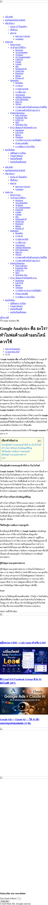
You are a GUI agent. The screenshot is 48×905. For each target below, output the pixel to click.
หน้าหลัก (9, 17)
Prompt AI (19, 78)
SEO (17, 122)
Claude (18, 62)
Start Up (18, 102)
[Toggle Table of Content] (38, 441)
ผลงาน (13, 33)
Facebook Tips (21, 118)
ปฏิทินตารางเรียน (18, 153)
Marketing (14, 80)
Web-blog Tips (21, 125)
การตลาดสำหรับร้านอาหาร (27, 110)
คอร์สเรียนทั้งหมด (18, 162)
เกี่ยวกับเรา (10, 23)
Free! (3, 458)
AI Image (19, 55)
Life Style (19, 132)
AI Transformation (22, 57)
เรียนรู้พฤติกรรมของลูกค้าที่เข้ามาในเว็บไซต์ (21, 445)
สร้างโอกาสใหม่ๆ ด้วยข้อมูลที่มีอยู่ (16, 448)
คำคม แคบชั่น (21, 143)
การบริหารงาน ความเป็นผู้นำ (28, 140)
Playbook (19, 50)
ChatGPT (19, 59)
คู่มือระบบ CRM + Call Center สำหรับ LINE (23, 642)
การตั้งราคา (20, 92)
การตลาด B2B (21, 89)
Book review (15, 44)
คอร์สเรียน (10, 150)
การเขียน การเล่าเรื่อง (25, 146)
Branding (19, 83)
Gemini (18, 64)
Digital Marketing (17, 113)
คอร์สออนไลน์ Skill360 (15, 20)
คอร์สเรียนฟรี (16, 158)
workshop (19, 39)
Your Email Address (8, 898)
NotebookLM (20, 69)
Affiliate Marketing (23, 97)
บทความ (9, 42)
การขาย (19, 86)
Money (18, 135)
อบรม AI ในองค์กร (18, 26)
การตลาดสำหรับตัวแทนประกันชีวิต (31, 107)
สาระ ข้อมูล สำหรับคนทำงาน (23, 127)
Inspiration (19, 130)
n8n (16, 66)
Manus (18, 76)
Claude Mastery (16, 156)
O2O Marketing (21, 99)
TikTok (18, 104)
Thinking (19, 137)
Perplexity (19, 73)
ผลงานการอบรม (22, 36)
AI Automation (21, 52)
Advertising (20, 95)
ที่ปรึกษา (14, 30)
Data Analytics (21, 115)
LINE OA (19, 120)
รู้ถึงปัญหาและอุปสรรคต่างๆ (14, 455)
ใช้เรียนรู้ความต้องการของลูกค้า (15, 451)
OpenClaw (19, 71)
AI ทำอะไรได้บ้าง (18, 47)
